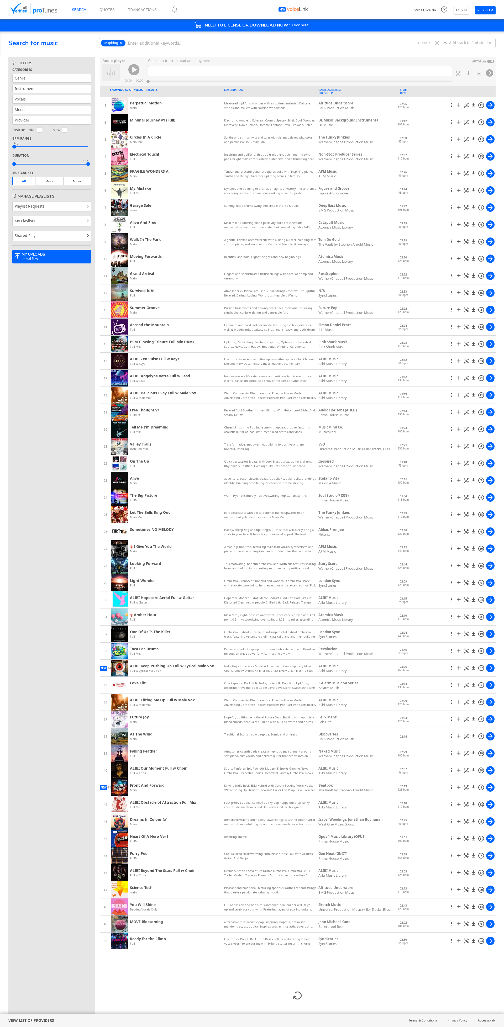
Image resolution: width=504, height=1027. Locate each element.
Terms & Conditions (422, 1020)
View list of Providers (31, 1020)
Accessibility (487, 1020)
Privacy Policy (457, 1020)
